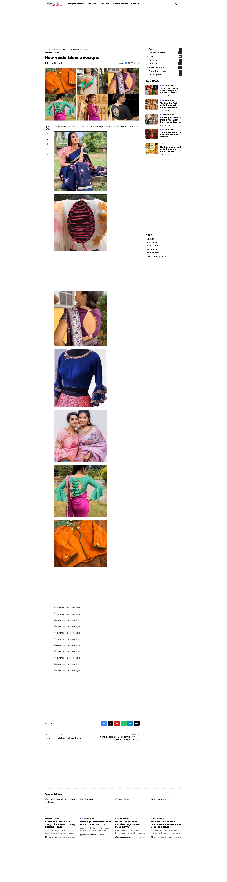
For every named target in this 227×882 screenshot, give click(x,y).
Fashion (165, 56)
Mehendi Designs (165, 67)
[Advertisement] (113, 28)
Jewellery (165, 64)
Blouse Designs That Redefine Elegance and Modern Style (127, 824)
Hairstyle (165, 60)
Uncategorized (165, 74)
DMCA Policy (152, 246)
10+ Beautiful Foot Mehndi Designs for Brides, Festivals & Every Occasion (169, 106)
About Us (151, 239)
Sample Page (153, 253)
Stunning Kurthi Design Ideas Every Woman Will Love (170, 134)
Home (47, 49)
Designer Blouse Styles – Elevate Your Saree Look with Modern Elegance (166, 824)
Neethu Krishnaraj (54, 63)
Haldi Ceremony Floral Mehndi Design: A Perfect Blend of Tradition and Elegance (171, 150)
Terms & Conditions (156, 256)
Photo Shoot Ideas (165, 71)
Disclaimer (152, 242)
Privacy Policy (153, 249)
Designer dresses (59, 49)
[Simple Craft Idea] (54, 4)
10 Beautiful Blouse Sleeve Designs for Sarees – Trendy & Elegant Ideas (169, 91)
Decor (165, 49)
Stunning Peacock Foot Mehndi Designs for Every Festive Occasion (170, 120)
